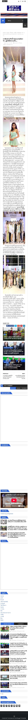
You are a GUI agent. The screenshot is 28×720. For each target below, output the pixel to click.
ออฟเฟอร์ (19, 32)
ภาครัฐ (2, 616)
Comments (21, 624)
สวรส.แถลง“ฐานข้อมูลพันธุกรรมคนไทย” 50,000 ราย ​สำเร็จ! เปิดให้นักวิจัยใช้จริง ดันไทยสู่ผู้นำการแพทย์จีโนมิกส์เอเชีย (13, 351)
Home (4, 32)
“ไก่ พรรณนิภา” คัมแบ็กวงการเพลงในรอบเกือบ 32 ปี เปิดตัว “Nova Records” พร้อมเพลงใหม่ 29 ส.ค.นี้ (18, 660)
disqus (18, 388)
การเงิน (2, 609)
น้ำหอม (11, 32)
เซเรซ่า (7, 32)
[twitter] (23, 1)
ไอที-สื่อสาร (3, 605)
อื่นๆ (2, 618)
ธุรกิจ (2, 598)
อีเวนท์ (2, 600)
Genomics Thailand (8, 347)
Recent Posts (7, 624)
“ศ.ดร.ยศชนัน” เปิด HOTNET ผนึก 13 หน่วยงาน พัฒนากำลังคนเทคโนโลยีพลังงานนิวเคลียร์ (18, 677)
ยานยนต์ (3, 603)
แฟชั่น (15, 32)
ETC (2, 694)
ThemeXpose (10, 718)
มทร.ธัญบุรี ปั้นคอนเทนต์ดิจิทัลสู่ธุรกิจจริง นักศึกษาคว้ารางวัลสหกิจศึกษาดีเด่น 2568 (17, 521)
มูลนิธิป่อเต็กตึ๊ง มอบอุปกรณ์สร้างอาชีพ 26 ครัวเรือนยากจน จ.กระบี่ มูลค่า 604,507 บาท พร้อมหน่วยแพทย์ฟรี (18, 652)
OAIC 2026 (6, 362)
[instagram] (25, 1)
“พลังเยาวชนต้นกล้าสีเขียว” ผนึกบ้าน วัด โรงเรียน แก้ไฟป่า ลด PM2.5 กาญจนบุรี (13, 337)
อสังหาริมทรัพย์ (4, 601)
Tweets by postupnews (7, 513)
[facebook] (21, 1)
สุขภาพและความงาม (6, 612)
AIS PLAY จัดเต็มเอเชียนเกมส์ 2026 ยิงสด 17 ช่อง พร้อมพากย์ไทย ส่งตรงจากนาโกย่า (18, 684)
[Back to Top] (14, 716)
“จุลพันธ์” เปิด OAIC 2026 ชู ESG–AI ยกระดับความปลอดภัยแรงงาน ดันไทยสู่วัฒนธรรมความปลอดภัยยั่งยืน (13, 366)
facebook (24, 388)
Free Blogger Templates (20, 718)
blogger (13, 388)
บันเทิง (2, 607)
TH (22, 32)
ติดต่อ (2, 620)
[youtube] (19, 1)
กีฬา (2, 611)
